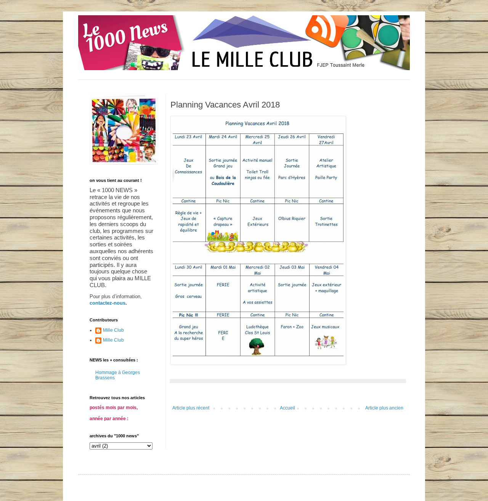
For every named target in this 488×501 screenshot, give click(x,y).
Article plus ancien (384, 408)
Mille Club (113, 330)
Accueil (287, 408)
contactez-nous (107, 303)
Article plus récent (190, 408)
